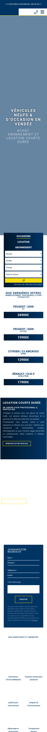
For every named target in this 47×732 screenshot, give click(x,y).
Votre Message (14, 582)
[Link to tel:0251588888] (36, 12)
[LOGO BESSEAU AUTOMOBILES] (9, 11)
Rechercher (23, 280)
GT (23, 309)
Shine (23, 354)
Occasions (23, 236)
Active (23, 331)
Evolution (23, 376)
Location (23, 241)
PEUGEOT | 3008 (23, 306)
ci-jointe (34, 620)
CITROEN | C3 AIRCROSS (23, 351)
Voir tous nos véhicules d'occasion (28, 284)
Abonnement (23, 247)
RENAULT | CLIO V (23, 374)
